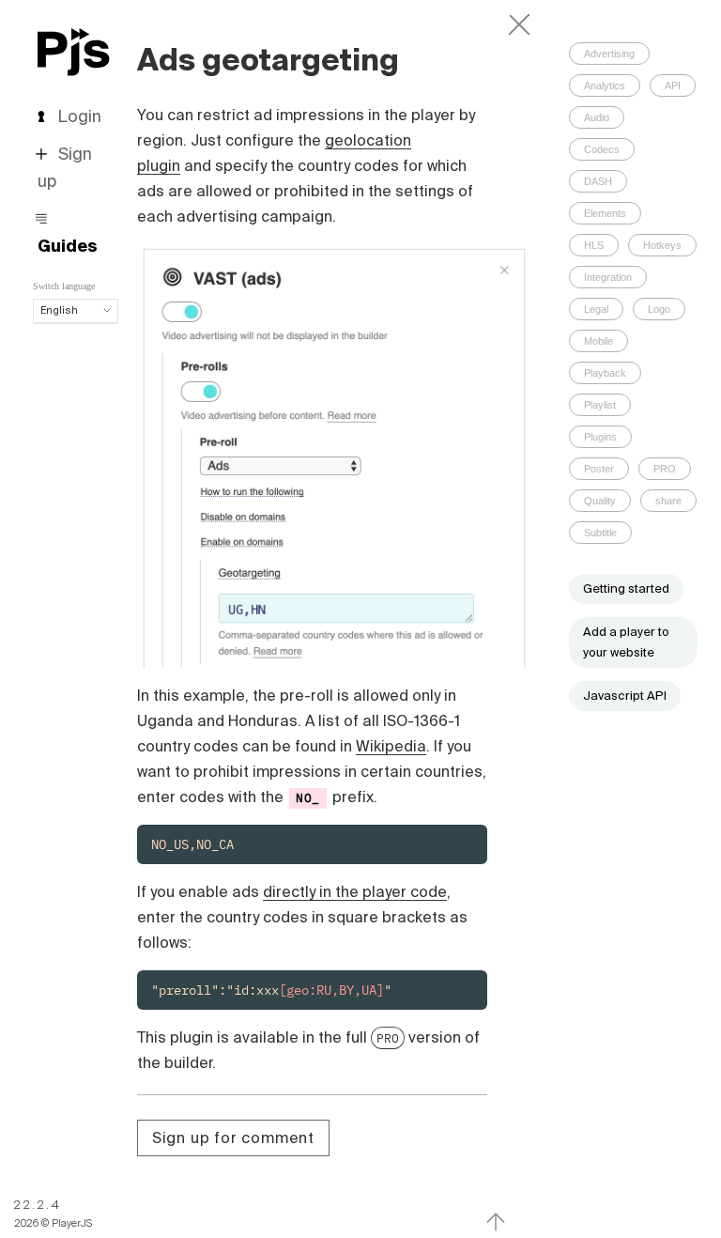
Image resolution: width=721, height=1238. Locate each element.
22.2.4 (38, 1205)
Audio (596, 117)
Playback (605, 373)
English (59, 310)
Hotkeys (662, 245)
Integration (608, 277)
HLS (594, 245)
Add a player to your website (626, 642)
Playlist (600, 404)
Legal (596, 309)
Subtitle (600, 532)
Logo (659, 309)
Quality (600, 500)
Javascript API (625, 696)
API (673, 85)
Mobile (598, 341)
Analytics (604, 85)
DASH (598, 181)
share (668, 500)
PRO (387, 1037)
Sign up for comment (233, 1137)
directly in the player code (355, 891)
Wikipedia (391, 745)
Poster (599, 468)
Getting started (626, 588)
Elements (605, 213)
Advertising (609, 53)
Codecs (602, 149)
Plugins (600, 436)
